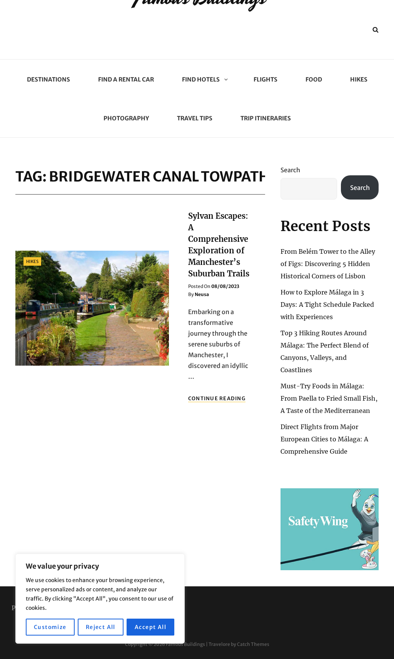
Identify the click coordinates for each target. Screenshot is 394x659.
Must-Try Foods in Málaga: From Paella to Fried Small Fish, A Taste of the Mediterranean (328, 398)
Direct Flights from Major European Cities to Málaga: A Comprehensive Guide (324, 439)
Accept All (150, 627)
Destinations (48, 79)
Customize (50, 627)
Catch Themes (253, 644)
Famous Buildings (185, 644)
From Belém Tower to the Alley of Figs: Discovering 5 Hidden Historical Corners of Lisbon (327, 264)
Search (290, 170)
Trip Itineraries (265, 118)
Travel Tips (194, 118)
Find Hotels (201, 79)
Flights (265, 79)
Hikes (358, 79)
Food (314, 79)
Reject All (100, 627)
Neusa (202, 294)
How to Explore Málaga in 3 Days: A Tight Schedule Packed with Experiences (327, 304)
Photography (126, 118)
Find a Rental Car (126, 79)
